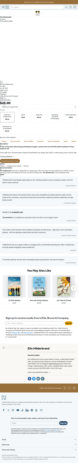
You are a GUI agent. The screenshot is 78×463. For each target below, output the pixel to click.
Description (4, 144)
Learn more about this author (38, 372)
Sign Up (69, 323)
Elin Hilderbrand (7, 84)
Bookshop (40, 141)
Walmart (73, 141)
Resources (5, 444)
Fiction (2, 166)
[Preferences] (66, 7)
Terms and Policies (8, 450)
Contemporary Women (14, 166)
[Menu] (3, 7)
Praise (2, 174)
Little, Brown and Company (9, 96)
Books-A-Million (28, 141)
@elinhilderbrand (55, 363)
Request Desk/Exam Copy (10, 161)
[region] (39, 289)
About (4, 439)
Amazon (4, 141)
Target (65, 141)
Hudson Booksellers (53, 141)
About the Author (6, 168)
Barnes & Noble (15, 141)
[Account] (70, 7)
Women (26, 166)
